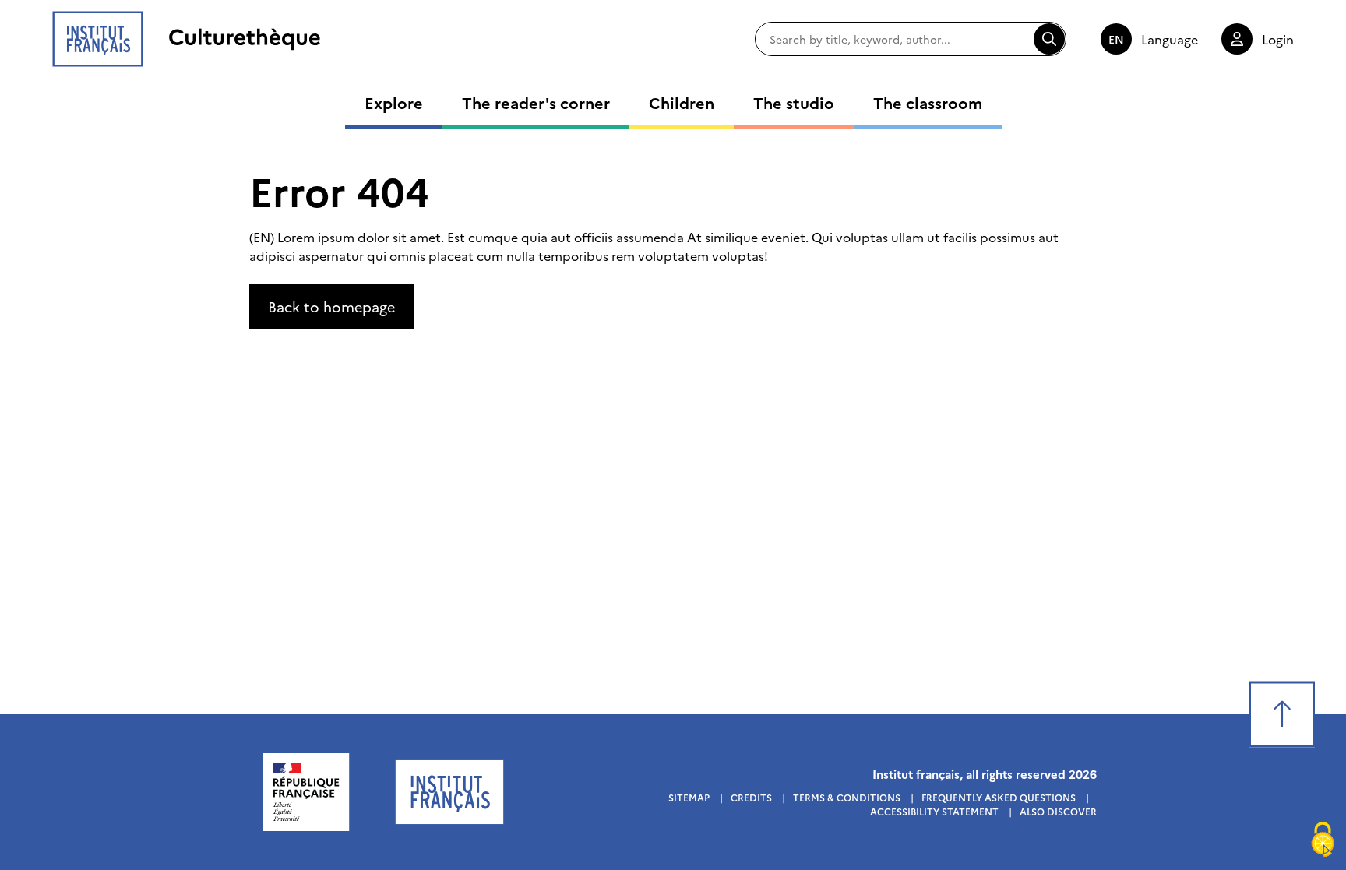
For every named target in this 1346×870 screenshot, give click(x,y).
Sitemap (689, 797)
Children (681, 102)
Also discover (1058, 811)
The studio (793, 102)
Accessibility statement (934, 811)
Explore (394, 102)
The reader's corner (536, 102)
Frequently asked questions (998, 797)
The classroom (927, 102)
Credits (751, 797)
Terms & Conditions (846, 797)
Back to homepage (331, 306)
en (1116, 39)
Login (1278, 39)
